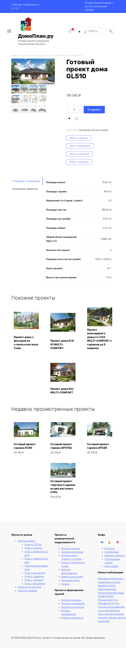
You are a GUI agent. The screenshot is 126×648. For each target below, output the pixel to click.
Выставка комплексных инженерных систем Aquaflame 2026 (111, 582)
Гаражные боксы (70, 580)
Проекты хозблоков (72, 617)
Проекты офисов (70, 548)
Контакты (110, 548)
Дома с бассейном (34, 583)
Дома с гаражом (79, 138)
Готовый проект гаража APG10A (61, 446)
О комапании (112, 552)
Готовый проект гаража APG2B (98, 446)
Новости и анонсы (115, 555)
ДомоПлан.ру (35, 36)
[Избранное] (79, 31)
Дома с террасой (79, 161)
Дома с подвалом (79, 154)
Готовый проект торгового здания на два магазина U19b (62, 487)
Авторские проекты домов (68, 55)
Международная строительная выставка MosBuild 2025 (111, 593)
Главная (15, 55)
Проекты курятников (72, 607)
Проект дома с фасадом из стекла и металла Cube (26, 343)
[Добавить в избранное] (69, 118)
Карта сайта (111, 566)
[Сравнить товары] (86, 31)
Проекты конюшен (71, 600)
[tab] (27, 181)
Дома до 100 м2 (33, 544)
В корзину (94, 109)
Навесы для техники (72, 576)
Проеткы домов (26, 541)
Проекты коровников (72, 603)
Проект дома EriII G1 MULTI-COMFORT (62, 344)
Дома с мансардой (80, 146)
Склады (65, 584)
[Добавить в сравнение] (76, 118)
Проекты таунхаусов (29, 587)
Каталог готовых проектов (36, 55)
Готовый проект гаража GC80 (25, 446)
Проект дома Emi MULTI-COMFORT (62, 390)
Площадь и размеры (26, 181)
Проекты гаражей (27, 590)
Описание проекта (24, 188)
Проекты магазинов (72, 552)
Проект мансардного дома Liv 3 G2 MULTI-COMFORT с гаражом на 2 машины (99, 339)
